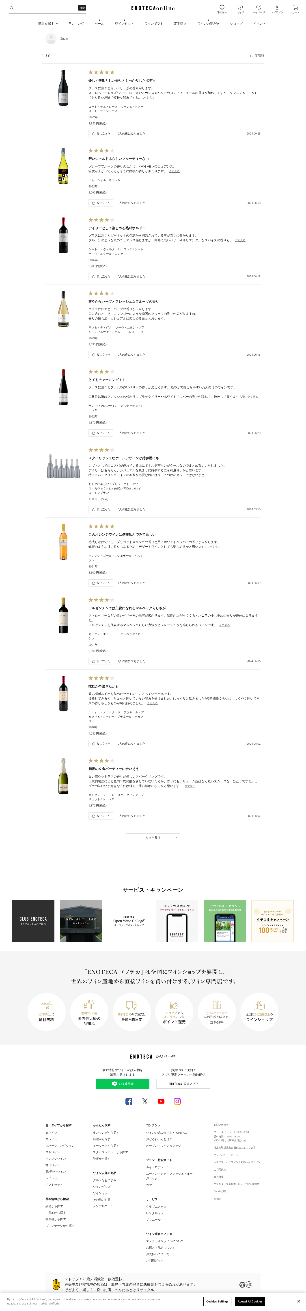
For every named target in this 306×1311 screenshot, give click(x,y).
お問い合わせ (221, 1124)
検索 (82, 8)
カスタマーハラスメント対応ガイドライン (237, 1162)
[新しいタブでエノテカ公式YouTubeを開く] (161, 1101)
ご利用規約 (220, 1169)
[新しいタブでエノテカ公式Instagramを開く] (177, 1101)
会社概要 (219, 1176)
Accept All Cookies (250, 1301)
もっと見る (153, 837)
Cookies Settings (217, 1301)
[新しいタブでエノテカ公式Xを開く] (145, 1101)
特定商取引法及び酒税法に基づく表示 (235, 1147)
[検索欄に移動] (11, 8)
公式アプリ (191, 1083)
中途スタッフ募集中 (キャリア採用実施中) (237, 1184)
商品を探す (46, 23)
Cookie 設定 (220, 1191)
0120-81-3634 (241, 1132)
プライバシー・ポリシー (227, 1155)
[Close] (299, 1301)
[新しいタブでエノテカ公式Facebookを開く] (128, 1101)
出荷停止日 (233, 1140)
